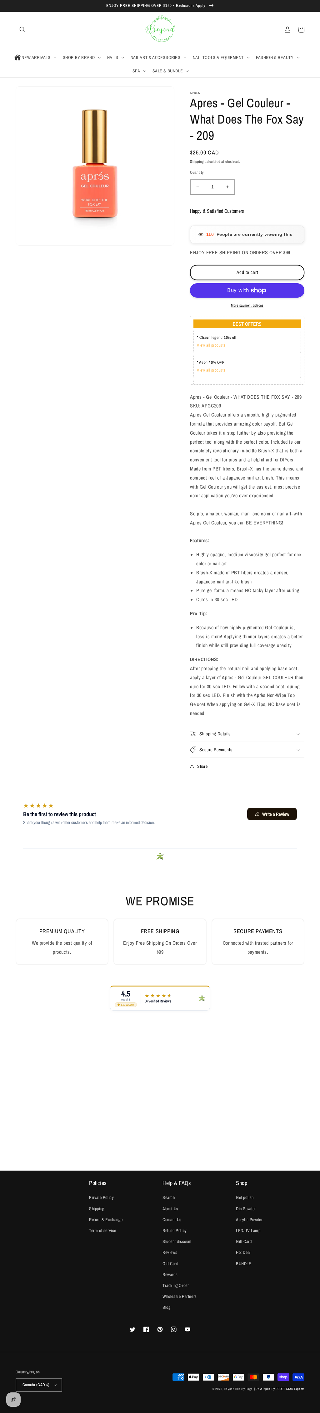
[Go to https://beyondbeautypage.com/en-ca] (160, 30)
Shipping (197, 161)
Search (168, 1197)
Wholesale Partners (179, 1296)
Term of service (102, 1230)
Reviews (169, 1252)
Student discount (177, 1241)
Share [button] (202, 766)
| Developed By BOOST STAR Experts (279, 1389)
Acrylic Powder (249, 1219)
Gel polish (245, 1197)
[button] (22, 30)
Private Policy (101, 1197)
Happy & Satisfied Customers (217, 210)
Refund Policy (174, 1230)
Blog (166, 1307)
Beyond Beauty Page (238, 1389)
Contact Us (172, 1219)
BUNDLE (244, 1263)
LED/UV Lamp (248, 1230)
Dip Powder (246, 1208)
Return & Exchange (105, 1219)
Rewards (170, 1274)
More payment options (247, 305)
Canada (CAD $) (36, 1384)
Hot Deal (243, 1252)
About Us (170, 1208)
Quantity (196, 172)
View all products (211, 345)
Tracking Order (175, 1285)
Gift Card (170, 1263)
